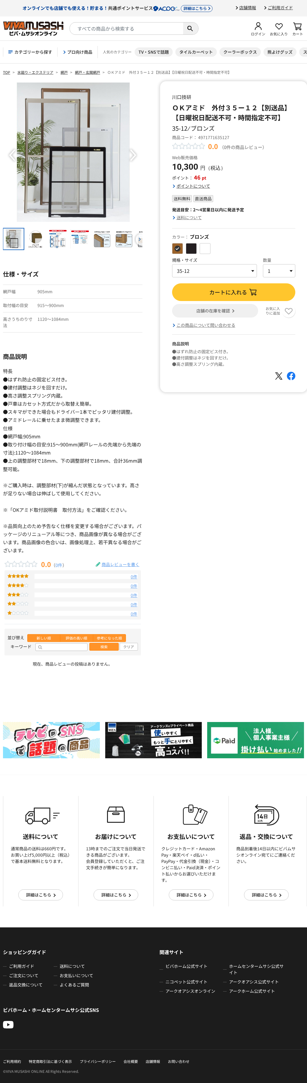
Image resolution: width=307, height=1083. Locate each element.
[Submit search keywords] (190, 28)
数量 (267, 260)
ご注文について (23, 975)
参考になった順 (109, 638)
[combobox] (126, 28)
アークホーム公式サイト (252, 991)
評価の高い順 (76, 638)
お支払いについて (76, 975)
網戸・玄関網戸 (87, 72)
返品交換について (26, 985)
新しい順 (44, 638)
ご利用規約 (12, 1061)
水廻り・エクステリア (35, 72)
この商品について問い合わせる (206, 325)
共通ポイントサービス (114, 7)
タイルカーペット (196, 52)
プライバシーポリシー (98, 1061)
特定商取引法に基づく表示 (50, 1061)
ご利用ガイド (280, 7)
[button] (258, 28)
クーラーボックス (240, 52)
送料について (189, 217)
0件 (58, 565)
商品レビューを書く (120, 564)
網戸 (64, 72)
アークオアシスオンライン (190, 991)
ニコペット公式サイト (186, 982)
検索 (104, 646)
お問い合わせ (178, 1061)
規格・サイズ (184, 260)
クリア (128, 646)
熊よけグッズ (280, 52)
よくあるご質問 (74, 985)
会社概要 (131, 1061)
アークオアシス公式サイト (254, 982)
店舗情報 (247, 7)
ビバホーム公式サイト (186, 966)
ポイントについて (193, 186)
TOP (6, 72)
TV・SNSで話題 (154, 52)
